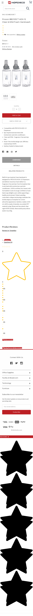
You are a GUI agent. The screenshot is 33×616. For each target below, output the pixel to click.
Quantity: (16, 106)
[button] (3, 34)
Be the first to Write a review (13, 348)
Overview (16, 160)
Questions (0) (8, 242)
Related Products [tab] (16, 171)
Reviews (4, 437)
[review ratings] (3, 30)
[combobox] (16, 8)
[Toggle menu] (2, 2)
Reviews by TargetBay (9, 230)
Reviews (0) (7, 240)
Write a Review (7, 49)
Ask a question (11, 34)
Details (16, 165)
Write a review (21, 34)
